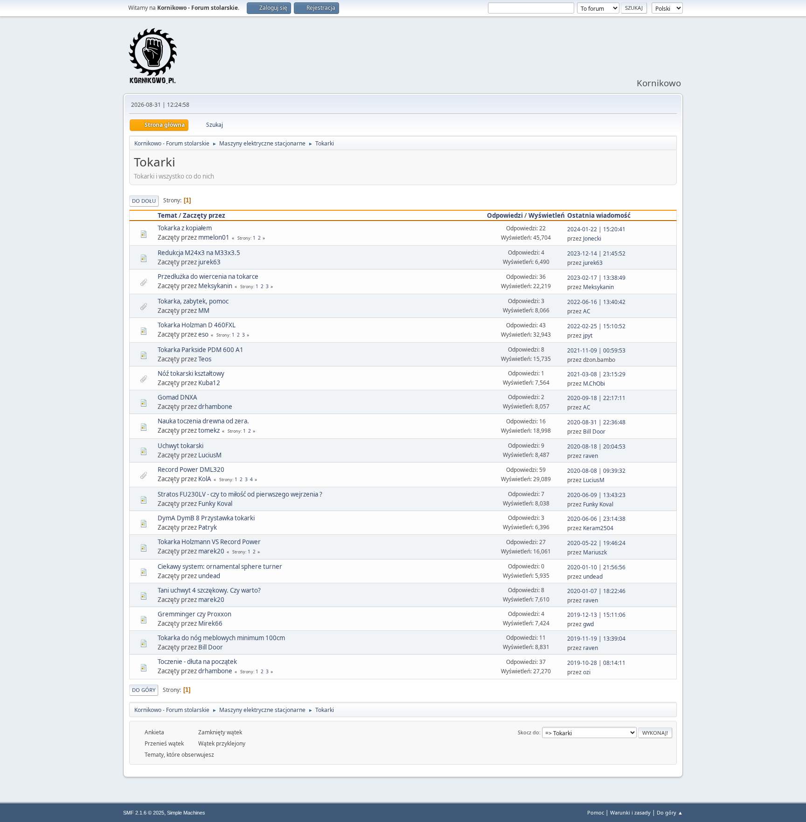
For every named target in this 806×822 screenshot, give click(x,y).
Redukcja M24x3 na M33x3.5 (199, 253)
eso (203, 334)
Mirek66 (210, 623)
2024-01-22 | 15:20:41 (596, 229)
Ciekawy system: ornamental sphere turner (220, 566)
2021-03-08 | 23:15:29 (596, 374)
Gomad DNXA (177, 397)
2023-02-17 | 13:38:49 (596, 278)
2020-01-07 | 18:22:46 (596, 591)
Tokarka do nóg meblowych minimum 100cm (221, 638)
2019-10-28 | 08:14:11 (596, 663)
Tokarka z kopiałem (185, 228)
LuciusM (210, 455)
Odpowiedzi (505, 215)
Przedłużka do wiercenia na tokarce (208, 276)
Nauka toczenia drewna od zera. (203, 421)
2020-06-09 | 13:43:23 (596, 495)
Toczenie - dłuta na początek (197, 661)
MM (203, 310)
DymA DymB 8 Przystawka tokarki (206, 518)
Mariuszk (595, 552)
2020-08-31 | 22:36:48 (596, 422)
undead (209, 576)
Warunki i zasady (630, 812)
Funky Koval (215, 503)
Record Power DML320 (191, 469)
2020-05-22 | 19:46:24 (596, 543)
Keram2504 (598, 528)
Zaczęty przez (204, 215)
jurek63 (209, 262)
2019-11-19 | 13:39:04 (596, 638)
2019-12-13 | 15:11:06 (596, 615)
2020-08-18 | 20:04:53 (596, 446)
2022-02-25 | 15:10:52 (596, 326)
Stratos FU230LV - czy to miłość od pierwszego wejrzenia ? (240, 494)
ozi (587, 672)
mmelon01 (213, 237)
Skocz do (528, 732)
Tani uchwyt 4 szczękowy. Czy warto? (209, 590)
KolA (204, 479)
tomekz (209, 430)
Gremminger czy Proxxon (194, 614)
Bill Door (594, 431)
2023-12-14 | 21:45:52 (596, 253)
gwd (588, 624)
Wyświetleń (546, 215)
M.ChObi (594, 383)
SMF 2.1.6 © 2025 (143, 812)
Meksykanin (215, 286)
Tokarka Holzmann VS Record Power (209, 542)
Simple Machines (186, 812)
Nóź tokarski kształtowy (191, 373)
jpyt (587, 335)
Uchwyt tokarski (180, 446)
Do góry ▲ (670, 812)
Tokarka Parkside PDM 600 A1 (200, 349)
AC (587, 311)
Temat (167, 215)
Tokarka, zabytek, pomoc (193, 301)
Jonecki (592, 238)
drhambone (215, 406)
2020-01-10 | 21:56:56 (596, 567)
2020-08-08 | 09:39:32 (596, 471)
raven (590, 456)
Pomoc (595, 812)
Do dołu (144, 200)
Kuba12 (209, 383)
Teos (204, 359)
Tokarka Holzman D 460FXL (197, 325)
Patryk (207, 527)
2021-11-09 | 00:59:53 (596, 350)
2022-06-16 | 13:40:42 (596, 302)
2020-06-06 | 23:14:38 (596, 519)
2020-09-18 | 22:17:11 (596, 398)
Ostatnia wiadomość (599, 215)
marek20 (211, 551)
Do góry (143, 689)
